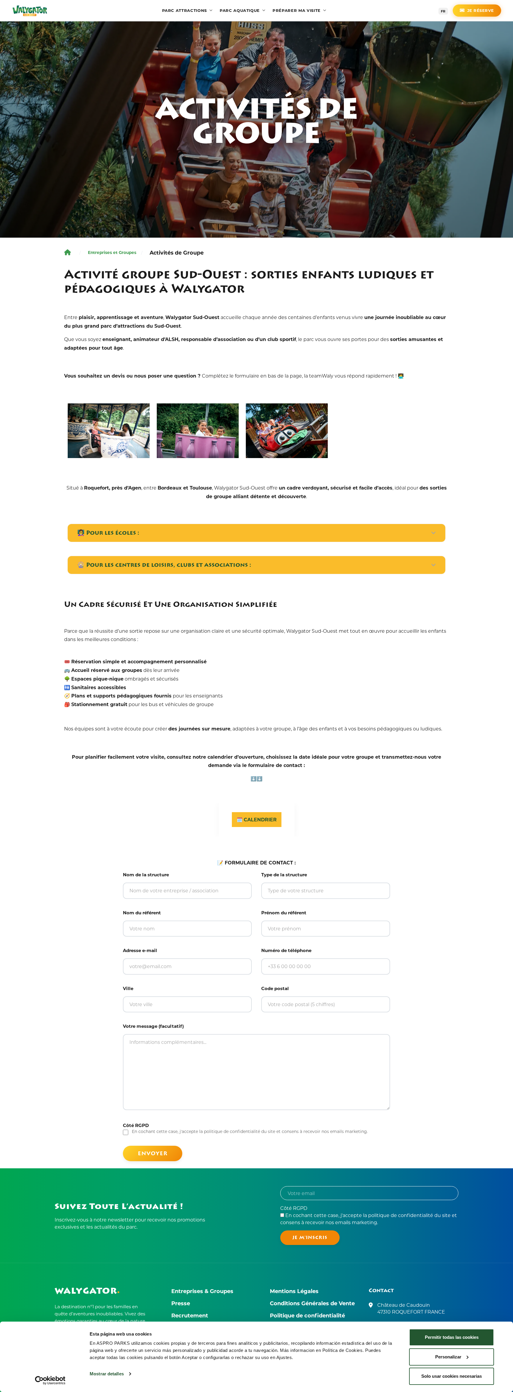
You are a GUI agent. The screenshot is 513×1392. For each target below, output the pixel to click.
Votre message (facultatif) (153, 1026)
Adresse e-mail (140, 950)
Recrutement (189, 1315)
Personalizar (448, 1356)
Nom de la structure (146, 875)
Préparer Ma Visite (297, 10)
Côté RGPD (368, 1215)
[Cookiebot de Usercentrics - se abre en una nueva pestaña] (50, 1380)
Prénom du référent (283, 913)
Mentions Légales (294, 1291)
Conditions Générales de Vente (312, 1303)
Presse (180, 1303)
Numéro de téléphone (286, 950)
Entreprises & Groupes (202, 1291)
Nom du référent (142, 913)
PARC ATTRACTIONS (184, 10)
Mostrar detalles (107, 1373)
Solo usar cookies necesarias (451, 1376)
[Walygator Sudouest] (30, 10)
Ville (128, 988)
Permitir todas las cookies (452, 1337)
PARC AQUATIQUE (240, 10)
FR (443, 11)
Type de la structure (284, 875)
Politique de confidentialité (307, 1315)
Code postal (275, 988)
